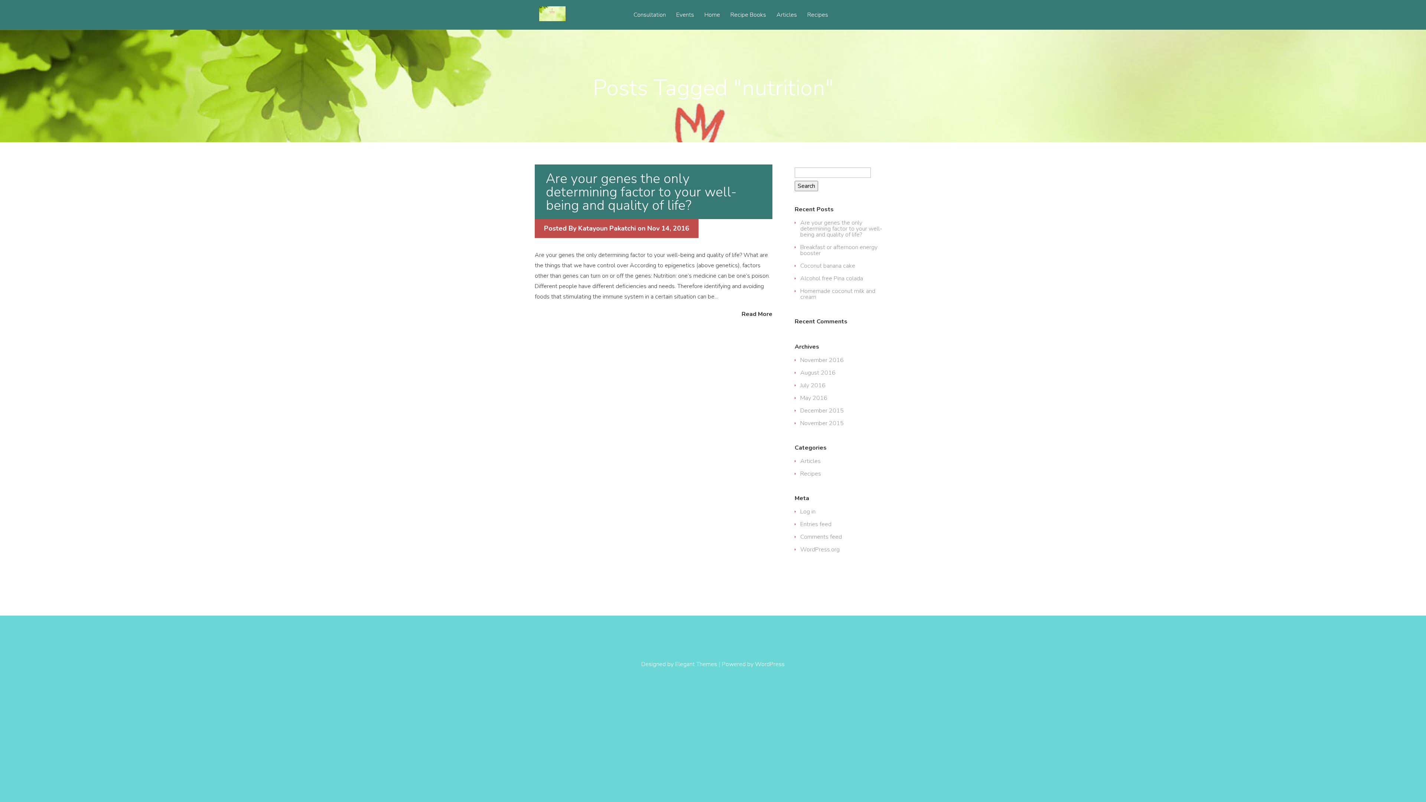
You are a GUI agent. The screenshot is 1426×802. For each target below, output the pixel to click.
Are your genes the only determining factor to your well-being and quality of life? (641, 192)
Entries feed (815, 524)
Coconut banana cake (827, 266)
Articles (787, 15)
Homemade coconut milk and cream (837, 294)
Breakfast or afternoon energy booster (839, 250)
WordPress (770, 664)
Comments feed (821, 537)
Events (685, 15)
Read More (757, 313)
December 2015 (822, 411)
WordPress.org (820, 549)
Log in (807, 512)
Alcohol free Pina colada (831, 278)
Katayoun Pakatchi (607, 228)
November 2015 (822, 423)
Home (712, 15)
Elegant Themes (696, 664)
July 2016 (813, 385)
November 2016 (822, 360)
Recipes (817, 15)
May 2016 (813, 398)
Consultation (650, 15)
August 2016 (818, 373)
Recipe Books (748, 15)
